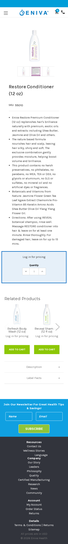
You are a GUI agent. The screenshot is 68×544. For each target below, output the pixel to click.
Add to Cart (17, 349)
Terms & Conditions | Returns (34, 525)
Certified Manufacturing (34, 479)
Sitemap (34, 529)
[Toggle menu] (5, 13)
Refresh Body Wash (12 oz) (17, 330)
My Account (34, 504)
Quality (34, 475)
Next (57, 326)
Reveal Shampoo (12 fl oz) (47, 330)
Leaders (34, 466)
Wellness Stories (34, 450)
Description (34, 367)
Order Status (34, 509)
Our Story (34, 462)
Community (34, 493)
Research (34, 484)
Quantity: (34, 265)
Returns (34, 513)
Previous (6, 326)
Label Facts (34, 378)
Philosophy (34, 471)
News (34, 488)
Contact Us (34, 446)
